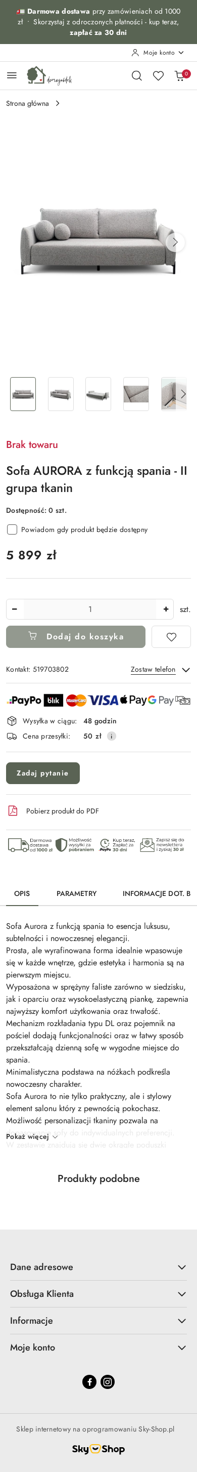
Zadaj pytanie (43, 773)
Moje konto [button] (32, 1347)
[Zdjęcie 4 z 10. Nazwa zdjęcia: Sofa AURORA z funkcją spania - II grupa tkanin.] (136, 394)
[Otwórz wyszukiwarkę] (136, 75)
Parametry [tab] (76, 893)
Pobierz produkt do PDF (62, 811)
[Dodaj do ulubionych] (171, 637)
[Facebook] (89, 1382)
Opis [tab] (22, 893)
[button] (175, 242)
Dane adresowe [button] (41, 1267)
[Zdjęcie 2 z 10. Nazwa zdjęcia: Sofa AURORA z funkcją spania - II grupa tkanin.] (61, 394)
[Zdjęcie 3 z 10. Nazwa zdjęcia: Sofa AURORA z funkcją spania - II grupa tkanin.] (99, 394)
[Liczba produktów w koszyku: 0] (179, 75)
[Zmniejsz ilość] (14, 609)
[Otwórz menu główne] (12, 75)
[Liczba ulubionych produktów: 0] (158, 75)
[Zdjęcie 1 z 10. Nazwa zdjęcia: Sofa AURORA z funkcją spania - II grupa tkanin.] (23, 394)
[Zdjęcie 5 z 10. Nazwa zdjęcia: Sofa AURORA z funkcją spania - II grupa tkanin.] (174, 394)
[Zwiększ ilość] (165, 609)
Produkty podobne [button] (99, 1178)
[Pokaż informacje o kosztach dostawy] (111, 736)
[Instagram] (108, 1382)
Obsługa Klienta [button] (42, 1293)
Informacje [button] (31, 1320)
